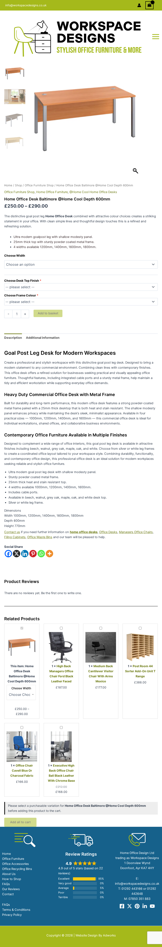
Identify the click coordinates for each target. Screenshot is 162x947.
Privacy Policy (12, 915)
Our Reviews (11, 889)
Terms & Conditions (16, 910)
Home (8, 185)
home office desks (83, 532)
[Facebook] (8, 553)
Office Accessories (15, 864)
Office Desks (108, 532)
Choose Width (14, 255)
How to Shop (11, 879)
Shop (18, 185)
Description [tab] (13, 338)
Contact (8, 894)
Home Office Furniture (52, 192)
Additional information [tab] (42, 338)
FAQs (6, 884)
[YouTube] (152, 906)
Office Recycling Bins (17, 869)
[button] (136, 122)
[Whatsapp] (41, 553)
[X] (16, 553)
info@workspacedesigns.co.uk (25, 5)
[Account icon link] (139, 5)
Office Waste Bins (39, 537)
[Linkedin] (24, 553)
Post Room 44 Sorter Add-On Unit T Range (140, 671)
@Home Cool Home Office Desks (93, 192)
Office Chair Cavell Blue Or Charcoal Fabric (21, 770)
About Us (9, 874)
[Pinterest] (33, 553)
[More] (49, 553)
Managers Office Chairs (136, 532)
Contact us (12, 532)
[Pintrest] (137, 906)
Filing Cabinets (15, 537)
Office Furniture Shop (39, 185)
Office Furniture (13, 859)
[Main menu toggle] (155, 36)
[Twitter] (129, 906)
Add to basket (48, 313)
